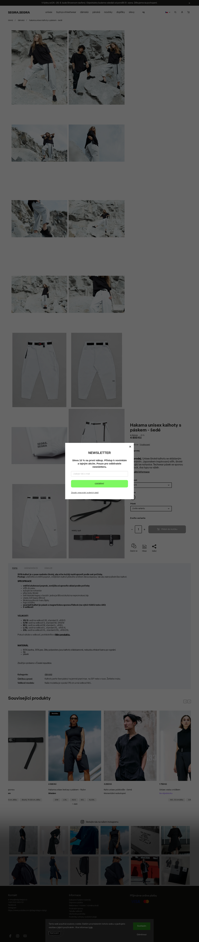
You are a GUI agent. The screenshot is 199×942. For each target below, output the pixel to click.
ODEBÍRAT (99, 484)
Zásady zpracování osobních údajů (85, 493)
